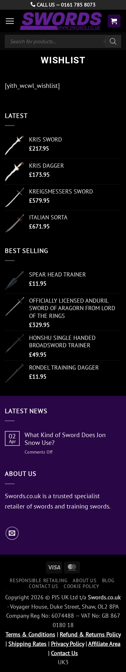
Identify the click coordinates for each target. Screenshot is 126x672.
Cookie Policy (81, 586)
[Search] (113, 41)
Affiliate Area (104, 643)
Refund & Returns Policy (90, 634)
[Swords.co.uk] (60, 21)
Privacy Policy (67, 643)
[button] (10, 21)
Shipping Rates (27, 643)
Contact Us (43, 586)
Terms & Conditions (30, 634)
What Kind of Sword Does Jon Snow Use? (65, 438)
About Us (84, 580)
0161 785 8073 (78, 4)
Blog (108, 580)
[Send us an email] (12, 533)
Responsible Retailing (38, 580)
